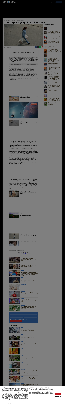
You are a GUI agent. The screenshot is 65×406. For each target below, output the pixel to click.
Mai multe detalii (22, 392)
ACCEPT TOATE (58, 393)
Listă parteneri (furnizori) (33, 395)
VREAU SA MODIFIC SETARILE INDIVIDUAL (57, 396)
